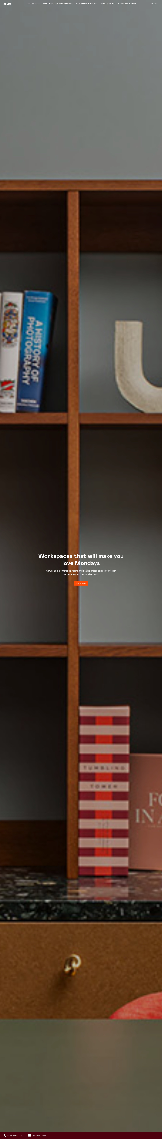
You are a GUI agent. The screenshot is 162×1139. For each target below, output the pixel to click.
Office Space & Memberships (58, 3)
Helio (7, 3)
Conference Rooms (86, 3)
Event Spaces (108, 3)
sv (151, 3)
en (156, 3)
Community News (127, 3)
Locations (32, 3)
